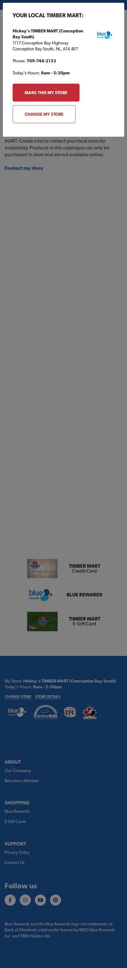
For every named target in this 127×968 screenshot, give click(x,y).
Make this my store (46, 92)
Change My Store (44, 114)
